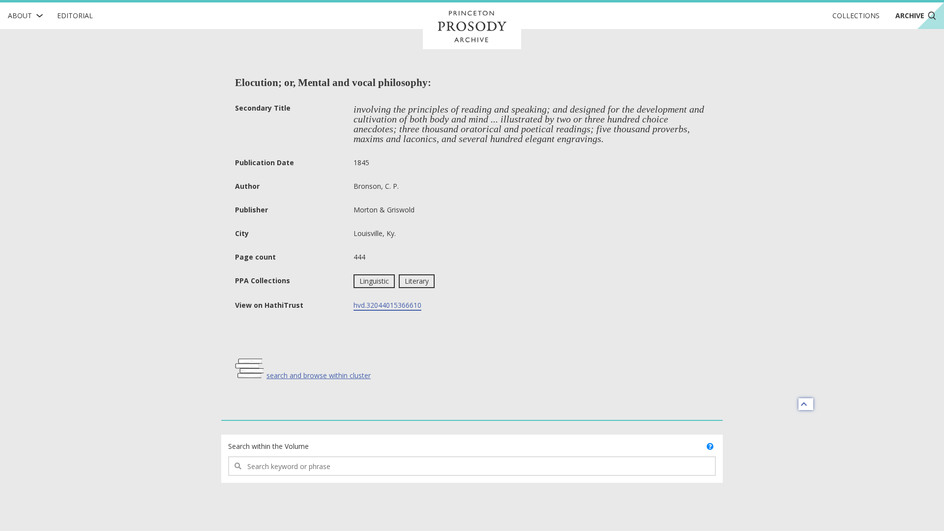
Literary (417, 281)
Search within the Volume (268, 446)
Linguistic (374, 281)
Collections (856, 15)
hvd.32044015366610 (387, 305)
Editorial (75, 15)
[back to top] (805, 404)
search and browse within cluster (318, 375)
